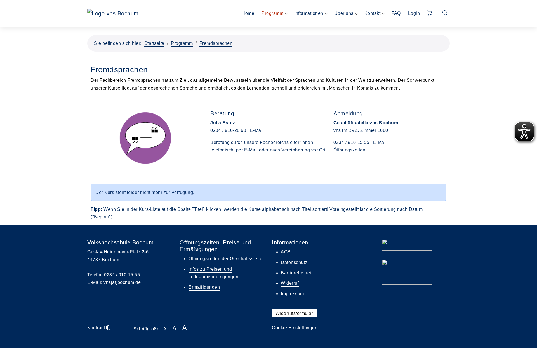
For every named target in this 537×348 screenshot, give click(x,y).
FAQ (396, 13)
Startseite (154, 43)
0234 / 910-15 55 (351, 142)
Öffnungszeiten (349, 150)
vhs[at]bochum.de (122, 282)
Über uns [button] (344, 13)
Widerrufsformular (294, 313)
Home (248, 13)
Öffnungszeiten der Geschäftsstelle (225, 258)
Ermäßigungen (204, 287)
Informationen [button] (308, 13)
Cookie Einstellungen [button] (294, 327)
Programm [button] (272, 13)
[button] (430, 13)
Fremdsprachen (216, 43)
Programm (182, 43)
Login (414, 13)
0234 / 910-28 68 (228, 130)
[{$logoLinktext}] (113, 13)
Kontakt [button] (372, 13)
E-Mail (257, 130)
